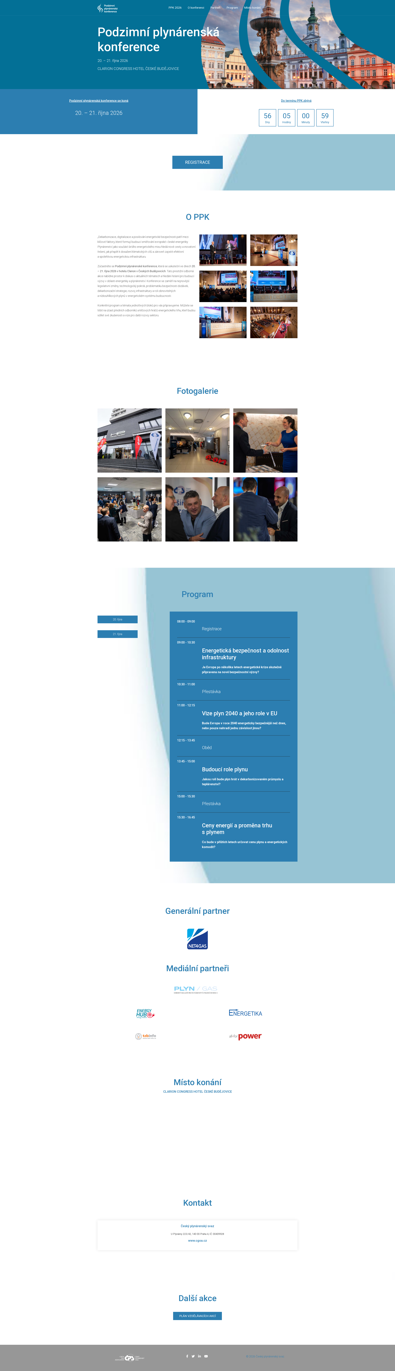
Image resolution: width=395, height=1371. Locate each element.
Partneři (215, 7)
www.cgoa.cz (197, 1240)
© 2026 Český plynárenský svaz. (265, 1356)
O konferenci (196, 7)
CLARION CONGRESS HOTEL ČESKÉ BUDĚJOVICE (197, 1091)
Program (232, 7)
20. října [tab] (117, 619)
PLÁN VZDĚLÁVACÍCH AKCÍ (197, 1316)
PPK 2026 (175, 7)
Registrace (197, 162)
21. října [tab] (117, 634)
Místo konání (252, 7)
